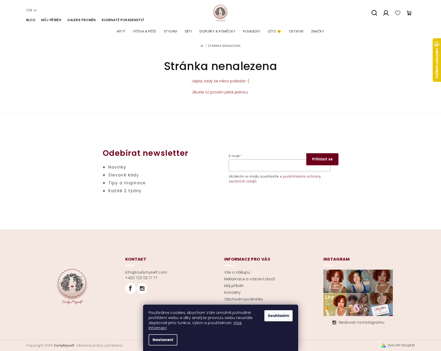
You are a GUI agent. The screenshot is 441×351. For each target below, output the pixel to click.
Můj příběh (51, 20)
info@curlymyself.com (146, 272)
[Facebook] (130, 288)
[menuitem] (121, 31)
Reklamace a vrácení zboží (249, 279)
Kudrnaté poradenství (123, 20)
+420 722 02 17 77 (141, 278)
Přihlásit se (322, 159)
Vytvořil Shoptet (401, 345)
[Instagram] (142, 288)
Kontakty (232, 292)
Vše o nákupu (237, 272)
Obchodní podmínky (243, 299)
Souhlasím (278, 315)
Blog (31, 20)
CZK (29, 10)
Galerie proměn (81, 20)
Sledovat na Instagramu (362, 322)
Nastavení (163, 339)
